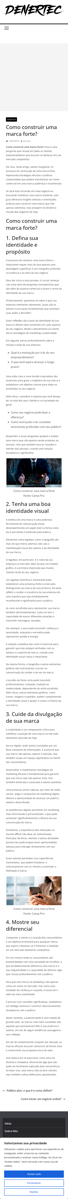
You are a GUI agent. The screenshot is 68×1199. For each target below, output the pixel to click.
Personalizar (34, 1182)
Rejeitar (34, 1191)
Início (8, 1123)
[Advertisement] (34, 77)
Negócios (11, 119)
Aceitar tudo (34, 1174)
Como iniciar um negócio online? (41, 1099)
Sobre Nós (11, 1131)
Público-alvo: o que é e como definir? (29, 1090)
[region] (34, 1168)
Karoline (27, 141)
